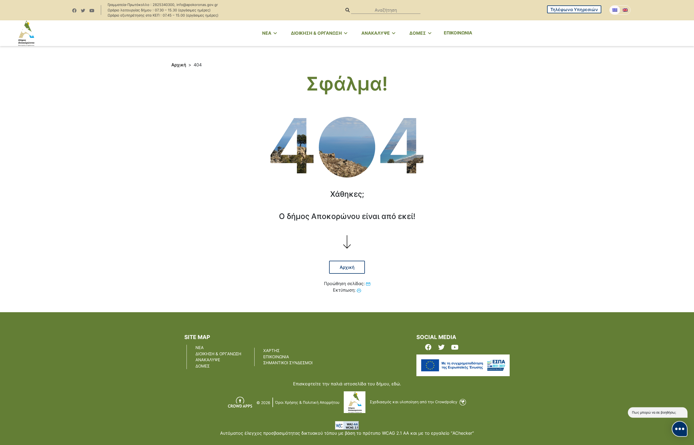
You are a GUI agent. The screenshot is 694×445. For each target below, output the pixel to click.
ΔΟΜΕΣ (418, 33)
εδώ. (396, 383)
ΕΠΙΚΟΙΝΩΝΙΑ (458, 33)
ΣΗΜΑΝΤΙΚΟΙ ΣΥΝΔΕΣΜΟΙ (288, 362)
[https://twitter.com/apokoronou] (83, 10)
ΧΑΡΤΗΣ (271, 350)
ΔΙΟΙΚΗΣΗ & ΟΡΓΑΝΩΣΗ (317, 33)
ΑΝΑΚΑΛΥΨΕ (376, 33)
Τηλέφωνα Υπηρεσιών (574, 9)
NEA (267, 33)
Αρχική (178, 64)
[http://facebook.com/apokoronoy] (74, 10)
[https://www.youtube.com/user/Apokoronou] (91, 10)
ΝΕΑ (199, 347)
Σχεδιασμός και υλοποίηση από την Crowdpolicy (414, 401)
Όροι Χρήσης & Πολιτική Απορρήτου (307, 402)
